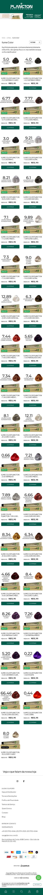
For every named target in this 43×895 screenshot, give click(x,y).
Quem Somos (7, 808)
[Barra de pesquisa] (21, 891)
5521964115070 (7, 827)
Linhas (9, 38)
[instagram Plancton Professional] (17, 781)
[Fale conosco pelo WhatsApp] (38, 877)
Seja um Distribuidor (9, 792)
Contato (5, 813)
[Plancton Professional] (6, 891)
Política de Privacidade (10, 800)
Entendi (37, 884)
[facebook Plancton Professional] (24, 781)
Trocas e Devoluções (9, 796)
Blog (3, 817)
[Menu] (14, 891)
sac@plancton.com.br (10, 835)
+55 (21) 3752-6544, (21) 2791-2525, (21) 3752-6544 (20, 831)
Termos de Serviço (8, 804)
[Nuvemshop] (21, 878)
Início (3, 38)
